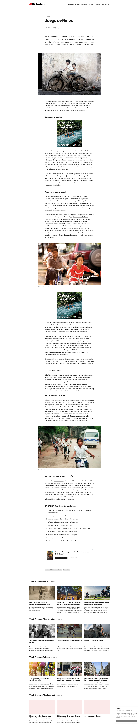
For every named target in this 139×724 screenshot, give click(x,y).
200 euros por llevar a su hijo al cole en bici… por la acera (69, 717)
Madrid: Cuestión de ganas (93, 640)
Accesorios (84, 4)
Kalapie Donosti (61, 400)
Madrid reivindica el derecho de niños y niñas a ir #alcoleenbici (40, 717)
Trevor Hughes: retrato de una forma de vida (41, 641)
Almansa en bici (58, 481)
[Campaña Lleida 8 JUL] (69, 133)
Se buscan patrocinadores (93, 716)
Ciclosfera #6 (48, 16)
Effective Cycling (56, 377)
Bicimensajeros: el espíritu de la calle (69, 640)
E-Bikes (77, 4)
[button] (71, 4)
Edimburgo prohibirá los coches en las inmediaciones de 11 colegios (96, 679)
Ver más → (52, 581)
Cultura (91, 4)
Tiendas (104, 4)
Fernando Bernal (51, 27)
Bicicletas (71, 4)
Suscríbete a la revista (61, 557)
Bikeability (48, 375)
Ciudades (97, 4)
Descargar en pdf (73, 557)
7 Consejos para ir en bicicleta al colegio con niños (40, 679)
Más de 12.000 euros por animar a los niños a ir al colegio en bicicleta (68, 679)
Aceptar (127, 721)
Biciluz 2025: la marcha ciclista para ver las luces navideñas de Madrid (69, 603)
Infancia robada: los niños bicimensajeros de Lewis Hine (39, 603)
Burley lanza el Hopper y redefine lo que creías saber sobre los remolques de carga (96, 604)
